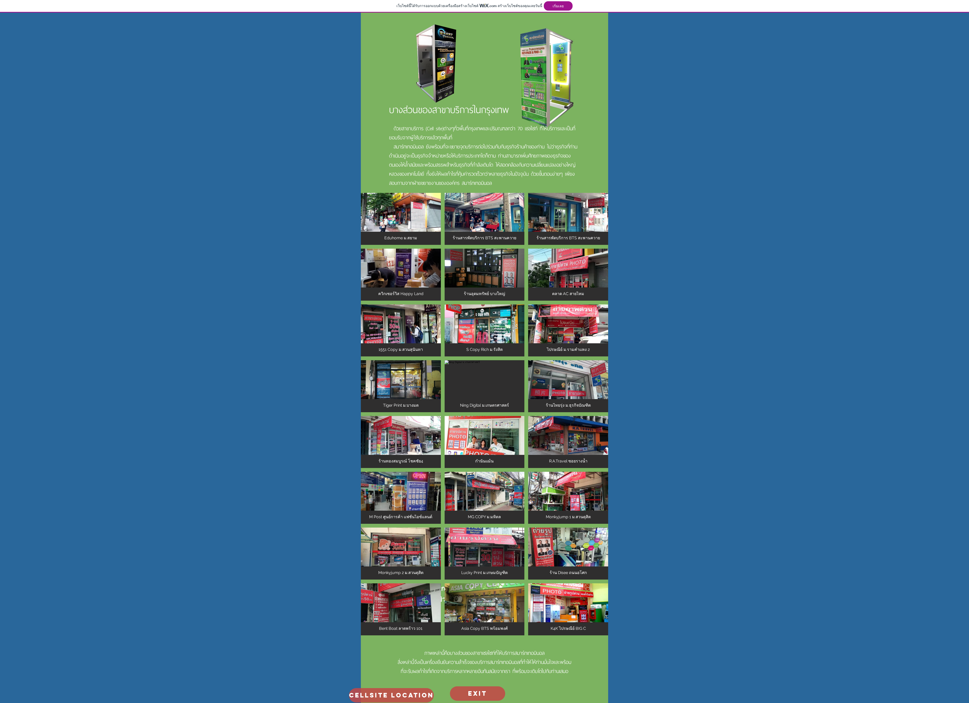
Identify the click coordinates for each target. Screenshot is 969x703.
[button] (401, 219)
